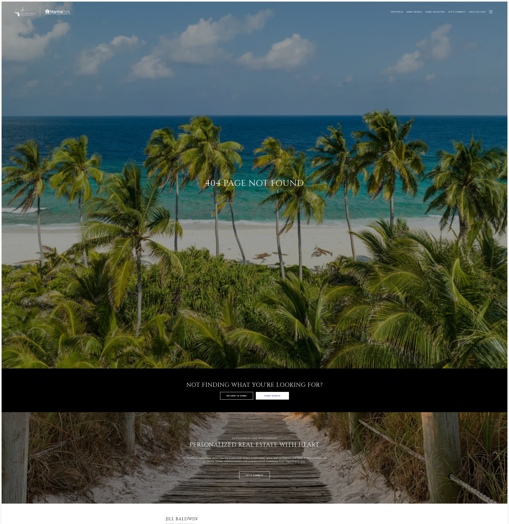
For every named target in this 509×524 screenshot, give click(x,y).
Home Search (272, 396)
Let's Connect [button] (254, 475)
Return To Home (237, 396)
